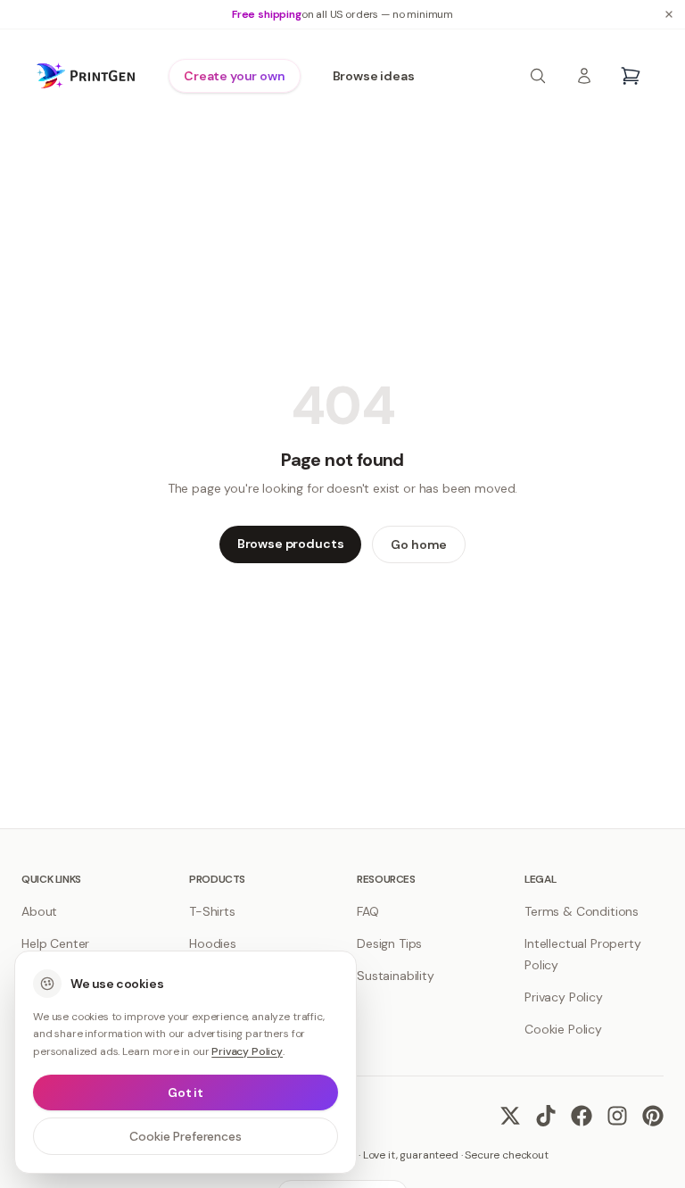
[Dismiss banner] (669, 14)
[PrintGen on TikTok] (546, 1115)
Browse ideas (374, 76)
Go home (419, 544)
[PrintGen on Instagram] (617, 1115)
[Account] (584, 76)
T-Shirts (212, 911)
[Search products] (538, 76)
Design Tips (389, 943)
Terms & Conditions (581, 911)
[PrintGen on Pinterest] (653, 1115)
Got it (185, 1092)
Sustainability (395, 976)
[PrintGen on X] (510, 1115)
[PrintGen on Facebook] (581, 1115)
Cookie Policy (563, 1029)
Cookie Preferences (185, 1136)
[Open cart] (630, 76)
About (39, 911)
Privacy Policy (563, 997)
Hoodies (212, 943)
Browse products (290, 544)
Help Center (55, 943)
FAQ (368, 911)
